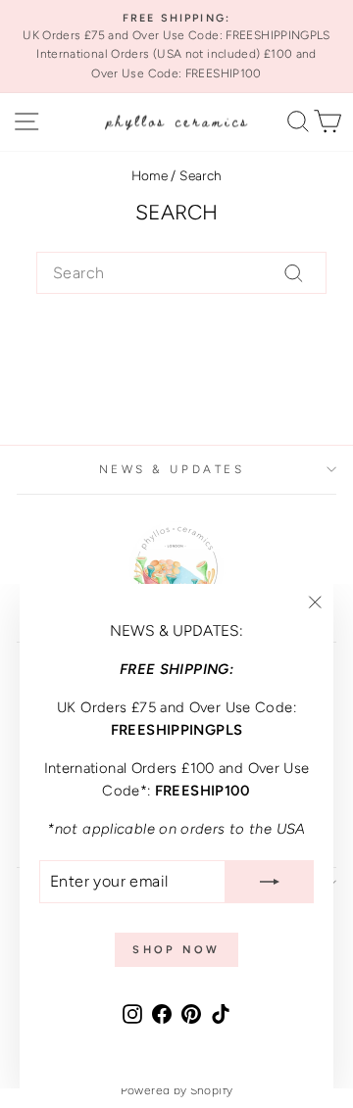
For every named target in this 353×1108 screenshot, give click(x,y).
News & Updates (171, 469)
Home (149, 175)
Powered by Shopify (177, 1090)
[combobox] (181, 273)
